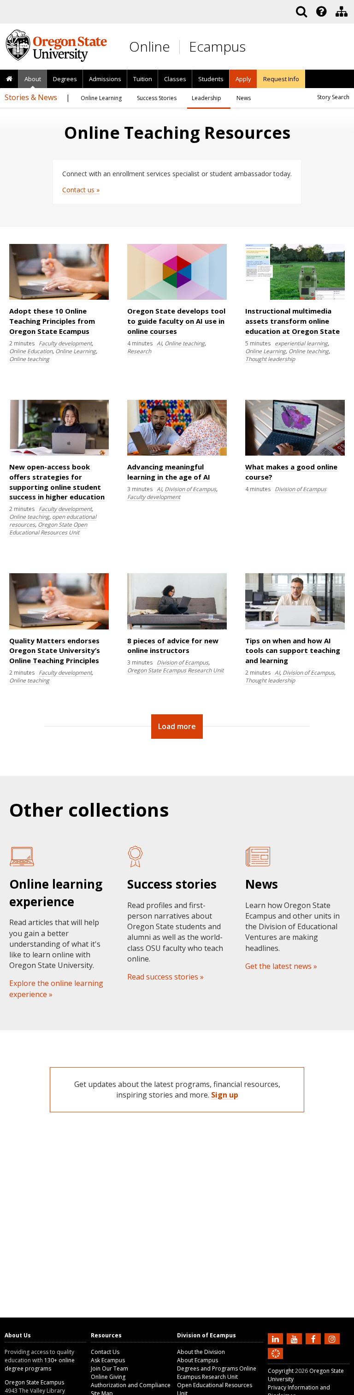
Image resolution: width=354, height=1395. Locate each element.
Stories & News (31, 97)
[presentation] (321, 11)
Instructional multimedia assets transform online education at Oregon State (292, 321)
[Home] (9, 79)
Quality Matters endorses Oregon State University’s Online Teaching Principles (54, 650)
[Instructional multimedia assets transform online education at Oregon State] (295, 298)
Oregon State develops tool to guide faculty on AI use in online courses (176, 321)
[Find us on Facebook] (314, 1338)
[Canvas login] (275, 1361)
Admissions (105, 79)
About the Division (201, 1352)
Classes (175, 79)
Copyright (281, 1371)
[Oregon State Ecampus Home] (181, 46)
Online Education (31, 351)
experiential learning (301, 343)
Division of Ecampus (190, 489)
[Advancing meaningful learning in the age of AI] (177, 453)
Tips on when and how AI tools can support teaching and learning (292, 650)
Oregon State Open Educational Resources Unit (48, 528)
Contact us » (81, 189)
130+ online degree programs (40, 1364)
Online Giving (108, 1377)
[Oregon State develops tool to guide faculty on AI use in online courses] (177, 298)
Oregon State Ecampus (34, 1382)
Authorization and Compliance (131, 1385)
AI (159, 343)
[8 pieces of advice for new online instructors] (177, 627)
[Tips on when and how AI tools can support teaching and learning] (295, 627)
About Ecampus (197, 1360)
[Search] (301, 11)
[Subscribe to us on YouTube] (295, 1338)
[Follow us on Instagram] (333, 1338)
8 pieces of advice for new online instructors (172, 645)
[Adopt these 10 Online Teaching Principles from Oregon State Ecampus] (59, 298)
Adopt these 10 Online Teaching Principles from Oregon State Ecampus (52, 321)
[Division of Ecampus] (341, 11)
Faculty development (65, 343)
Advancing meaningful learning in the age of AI (168, 471)
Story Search (333, 97)
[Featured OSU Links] (321, 11)
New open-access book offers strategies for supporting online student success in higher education (57, 481)
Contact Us (105, 1352)
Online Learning (75, 351)
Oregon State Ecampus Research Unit (175, 670)
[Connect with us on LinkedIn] (276, 1338)
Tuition (142, 79)
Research (139, 351)
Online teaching (29, 359)
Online (149, 46)
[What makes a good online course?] (295, 453)
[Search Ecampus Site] (301, 11)
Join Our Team (109, 1368)
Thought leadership (270, 359)
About (32, 79)
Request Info (281, 79)
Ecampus (217, 46)
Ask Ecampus (108, 1360)
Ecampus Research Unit (207, 1377)
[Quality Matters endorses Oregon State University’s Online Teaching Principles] (59, 627)
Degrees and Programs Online (216, 1368)
